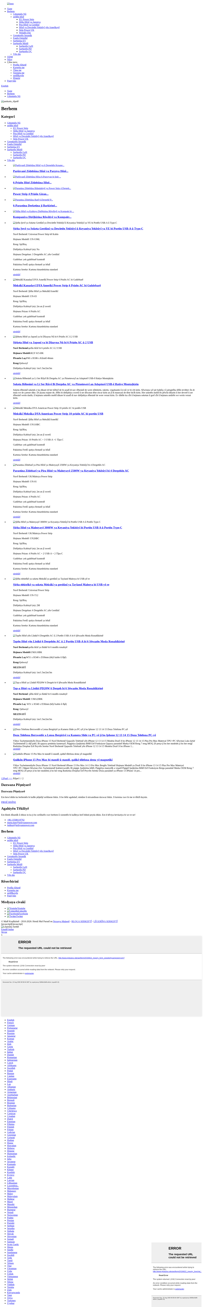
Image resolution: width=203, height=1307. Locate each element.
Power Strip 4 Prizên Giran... (31, 194)
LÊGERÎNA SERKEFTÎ (106, 921)
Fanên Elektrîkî (20, 38)
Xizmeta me (18, 73)
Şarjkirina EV (19, 40)
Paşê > (7, 778)
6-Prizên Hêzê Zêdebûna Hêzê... (32, 182)
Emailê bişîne (7, 929)
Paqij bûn (11, 81)
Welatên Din (25, 32)
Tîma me (17, 70)
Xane (9, 8)
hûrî (18, 274)
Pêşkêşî (16, 78)
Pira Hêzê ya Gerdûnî (29, 24)
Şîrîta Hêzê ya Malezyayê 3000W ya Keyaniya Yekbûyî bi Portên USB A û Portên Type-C (67, 527)
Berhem (11, 11)
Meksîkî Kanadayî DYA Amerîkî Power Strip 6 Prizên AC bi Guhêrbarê (57, 285)
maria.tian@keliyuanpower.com (22, 822)
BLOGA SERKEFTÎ (81, 921)
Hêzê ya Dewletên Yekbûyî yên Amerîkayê (39, 27)
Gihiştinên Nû (19, 14)
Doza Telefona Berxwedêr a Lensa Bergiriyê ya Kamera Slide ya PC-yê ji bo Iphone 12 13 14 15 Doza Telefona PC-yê (84, 735)
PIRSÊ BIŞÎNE (8, 802)
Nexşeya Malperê (61, 921)
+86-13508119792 (16, 820)
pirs (14, 274)
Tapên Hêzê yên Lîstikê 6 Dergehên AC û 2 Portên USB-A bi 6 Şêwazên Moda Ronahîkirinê (69, 641)
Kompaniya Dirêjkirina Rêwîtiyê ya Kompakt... (42, 217)
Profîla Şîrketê (19, 65)
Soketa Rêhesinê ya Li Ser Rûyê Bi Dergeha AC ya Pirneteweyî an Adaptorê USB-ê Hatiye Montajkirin (76, 384)
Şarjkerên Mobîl (20, 43)
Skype (4, 932)
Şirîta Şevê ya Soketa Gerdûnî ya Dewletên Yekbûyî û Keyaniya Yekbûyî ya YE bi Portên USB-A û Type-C (78, 228)
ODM (10, 57)
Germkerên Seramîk (22, 35)
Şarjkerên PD (25, 49)
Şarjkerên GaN (26, 46)
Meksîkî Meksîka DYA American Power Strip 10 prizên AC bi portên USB (58, 413)
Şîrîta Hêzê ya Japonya (30, 22)
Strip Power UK (26, 30)
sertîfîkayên (18, 75)
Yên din (17, 54)
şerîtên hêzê (18, 16)
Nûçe (9, 59)
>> (11, 778)
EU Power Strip (26, 19)
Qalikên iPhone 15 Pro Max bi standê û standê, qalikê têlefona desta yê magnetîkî (62, 759)
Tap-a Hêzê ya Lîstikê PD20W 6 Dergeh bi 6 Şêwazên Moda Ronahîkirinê (58, 688)
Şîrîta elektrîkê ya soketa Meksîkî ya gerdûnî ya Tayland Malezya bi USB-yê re (61, 584)
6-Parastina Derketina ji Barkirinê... (35, 205)
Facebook (23, 913)
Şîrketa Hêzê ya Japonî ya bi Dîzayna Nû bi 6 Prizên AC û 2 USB (53, 342)
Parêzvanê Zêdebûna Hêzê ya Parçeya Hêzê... (40, 171)
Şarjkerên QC (25, 51)
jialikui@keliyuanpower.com (20, 825)
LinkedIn (22, 911)
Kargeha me (19, 67)
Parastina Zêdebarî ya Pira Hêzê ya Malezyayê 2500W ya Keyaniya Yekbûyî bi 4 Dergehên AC (71, 470)
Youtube (21, 908)
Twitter (19, 916)
